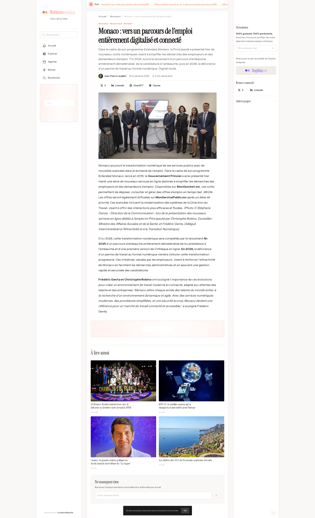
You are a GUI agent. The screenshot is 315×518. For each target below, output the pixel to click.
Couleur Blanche (65, 512)
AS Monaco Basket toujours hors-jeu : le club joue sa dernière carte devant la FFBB (110, 4)
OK (185, 510)
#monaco (115, 16)
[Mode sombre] (273, 512)
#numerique (116, 23)
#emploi (128, 23)
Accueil (102, 16)
